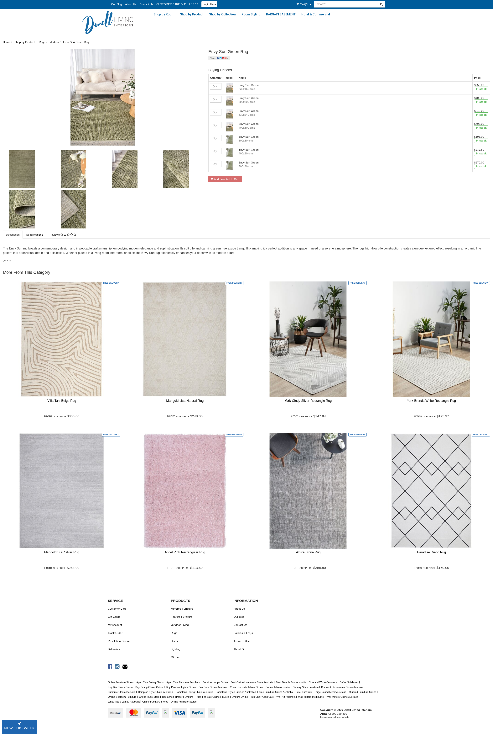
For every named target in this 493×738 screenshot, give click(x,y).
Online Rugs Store (149, 696)
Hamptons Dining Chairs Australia (194, 692)
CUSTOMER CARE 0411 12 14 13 (177, 4)
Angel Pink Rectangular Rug (185, 552)
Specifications (34, 234)
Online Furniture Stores (121, 682)
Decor (174, 641)
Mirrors (175, 657)
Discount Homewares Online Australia (342, 687)
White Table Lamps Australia (124, 701)
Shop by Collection (222, 14)
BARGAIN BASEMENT (281, 14)
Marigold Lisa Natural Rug (185, 401)
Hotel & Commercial (315, 14)
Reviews (54, 234)
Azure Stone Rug (308, 552)
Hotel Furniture (303, 692)
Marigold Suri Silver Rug (61, 552)
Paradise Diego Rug (431, 552)
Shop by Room (164, 14)
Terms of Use (242, 641)
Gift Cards (114, 616)
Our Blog (116, 4)
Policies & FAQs (243, 632)
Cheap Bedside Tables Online (246, 687)
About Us (130, 4)
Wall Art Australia (285, 696)
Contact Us (146, 4)
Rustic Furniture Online (235, 696)
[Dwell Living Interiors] (111, 22)
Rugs (174, 632)
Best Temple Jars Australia (291, 682)
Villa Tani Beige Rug (61, 401)
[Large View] (26, 169)
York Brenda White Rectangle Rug (431, 401)
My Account (115, 624)
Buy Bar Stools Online (120, 687)
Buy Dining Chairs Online (149, 687)
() (304, 4)
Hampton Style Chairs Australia (155, 692)
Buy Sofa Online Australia (213, 687)
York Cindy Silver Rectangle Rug (308, 401)
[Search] (381, 4)
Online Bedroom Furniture (122, 696)
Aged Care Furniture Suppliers (183, 682)
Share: (213, 58)
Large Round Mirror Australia (330, 692)
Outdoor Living (180, 624)
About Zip (239, 649)
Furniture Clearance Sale (121, 692)
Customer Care (117, 608)
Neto (347, 717)
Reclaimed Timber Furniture (177, 696)
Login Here (209, 4)
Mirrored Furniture (182, 608)
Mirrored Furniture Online (362, 692)
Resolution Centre (119, 641)
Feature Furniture (181, 616)
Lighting (175, 649)
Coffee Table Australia (278, 687)
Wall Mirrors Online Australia (342, 696)
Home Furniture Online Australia (275, 692)
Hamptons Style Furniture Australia (235, 692)
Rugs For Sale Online (208, 696)
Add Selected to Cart (226, 179)
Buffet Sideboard (349, 682)
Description (13, 234)
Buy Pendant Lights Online (181, 687)
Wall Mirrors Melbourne (311, 696)
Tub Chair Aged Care (262, 696)
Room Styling (250, 14)
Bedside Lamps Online (215, 682)
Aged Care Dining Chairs (150, 682)
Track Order (115, 632)
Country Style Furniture (306, 687)
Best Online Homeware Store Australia (252, 682)
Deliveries (114, 649)
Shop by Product (191, 14)
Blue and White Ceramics (323, 682)
